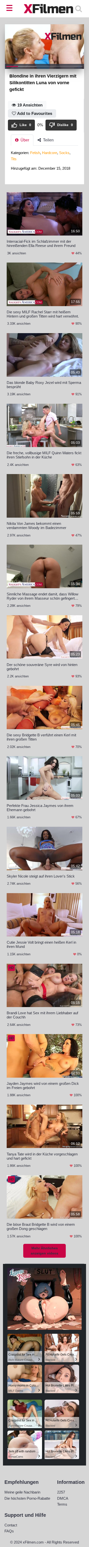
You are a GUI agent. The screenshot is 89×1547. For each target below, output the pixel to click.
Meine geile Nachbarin (22, 1492)
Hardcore (49, 153)
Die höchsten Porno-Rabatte (27, 1498)
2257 (61, 1492)
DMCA (62, 1498)
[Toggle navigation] (10, 8)
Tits (14, 159)
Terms (62, 1504)
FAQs (9, 1531)
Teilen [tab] (48, 140)
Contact (10, 1525)
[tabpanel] (44, 162)
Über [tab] (24, 140)
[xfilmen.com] (44, 8)
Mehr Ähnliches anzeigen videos (44, 1250)
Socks (64, 153)
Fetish (35, 153)
